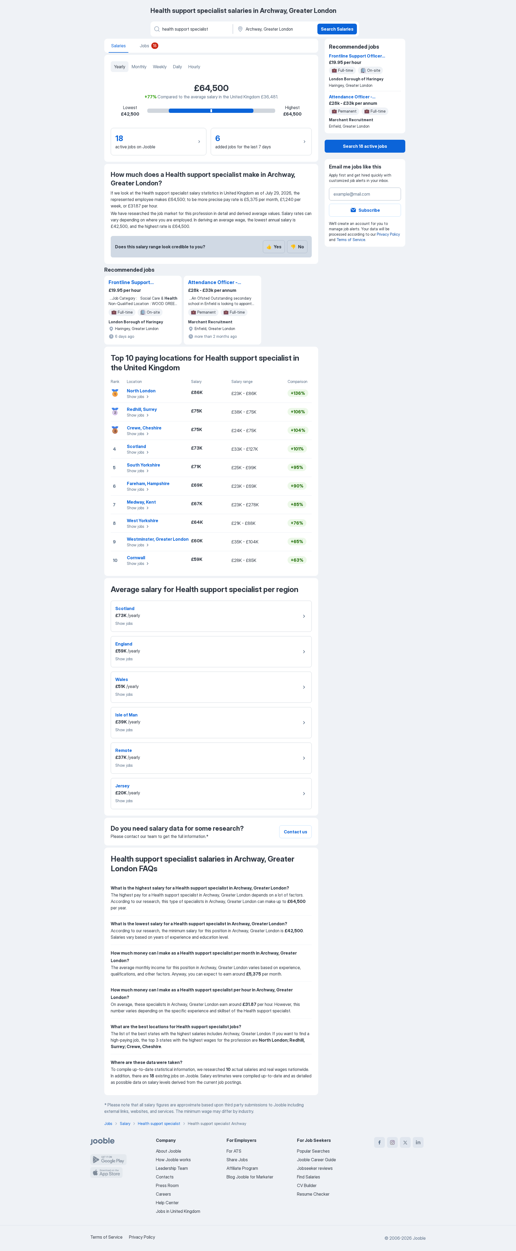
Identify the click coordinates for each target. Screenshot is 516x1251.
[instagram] (392, 1142)
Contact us (295, 831)
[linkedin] (418, 1142)
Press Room (167, 1185)
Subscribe (369, 210)
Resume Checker (313, 1194)
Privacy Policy (388, 234)
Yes (273, 246)
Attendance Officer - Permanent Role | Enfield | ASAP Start (213, 282)
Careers (163, 1194)
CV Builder (307, 1185)
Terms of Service (350, 239)
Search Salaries (337, 29)
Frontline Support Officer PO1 (129, 282)
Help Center (167, 1202)
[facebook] (379, 1142)
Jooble (419, 1238)
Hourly (194, 66)
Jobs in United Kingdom (178, 1211)
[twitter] (405, 1142)
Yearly (119, 66)
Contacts (165, 1177)
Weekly (160, 66)
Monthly (139, 66)
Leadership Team (172, 1168)
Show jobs (135, 396)
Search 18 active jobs (365, 146)
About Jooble (168, 1151)
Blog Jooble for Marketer (250, 1177)
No (297, 246)
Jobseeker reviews (315, 1168)
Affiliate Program (242, 1168)
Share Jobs (237, 1159)
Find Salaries (308, 1177)
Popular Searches (313, 1151)
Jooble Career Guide (316, 1159)
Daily (177, 66)
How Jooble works (173, 1159)
